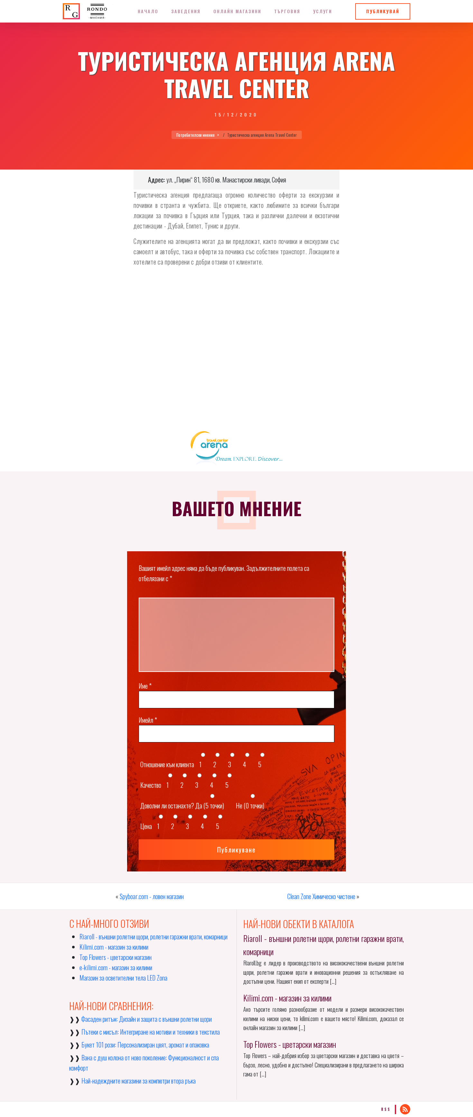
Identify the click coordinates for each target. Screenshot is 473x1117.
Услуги (322, 11)
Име (145, 686)
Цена (148, 826)
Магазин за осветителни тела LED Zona (123, 977)
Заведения (185, 11)
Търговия (287, 11)
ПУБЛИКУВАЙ (382, 11)
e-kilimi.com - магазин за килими (115, 967)
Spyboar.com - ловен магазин (152, 896)
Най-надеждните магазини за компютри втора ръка (138, 1080)
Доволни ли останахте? (167, 805)
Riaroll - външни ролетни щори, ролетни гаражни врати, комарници (153, 936)
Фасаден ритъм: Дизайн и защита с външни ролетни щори (146, 1019)
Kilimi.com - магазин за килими (113, 947)
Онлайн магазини (237, 11)
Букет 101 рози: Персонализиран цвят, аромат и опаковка (145, 1044)
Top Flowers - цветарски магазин (115, 957)
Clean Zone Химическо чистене (321, 896)
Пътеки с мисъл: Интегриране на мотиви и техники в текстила (150, 1032)
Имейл (148, 720)
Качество (152, 785)
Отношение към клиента (169, 764)
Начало (148, 11)
